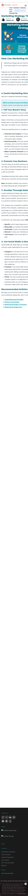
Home (10, 7)
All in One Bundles (7, 863)
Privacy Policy (22, 893)
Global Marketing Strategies (14, 299)
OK (26, 884)
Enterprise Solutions (8, 852)
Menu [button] (23, 5)
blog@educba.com (20, 10)
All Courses (5, 860)
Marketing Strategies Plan (13, 307)
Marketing (16, 7)
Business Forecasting (12, 302)
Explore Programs (7, 857)
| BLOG (14, 5)
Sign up (4, 865)
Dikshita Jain (10, 20)
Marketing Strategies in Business (16, 304)
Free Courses (5, 854)
